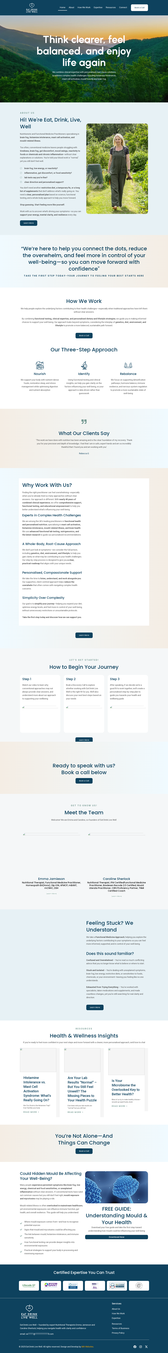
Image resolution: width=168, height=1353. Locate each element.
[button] (21, 442)
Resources (111, 7)
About (71, 7)
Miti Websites (87, 1346)
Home (62, 7)
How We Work (84, 7)
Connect (123, 7)
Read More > (31, 1112)
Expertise (98, 7)
